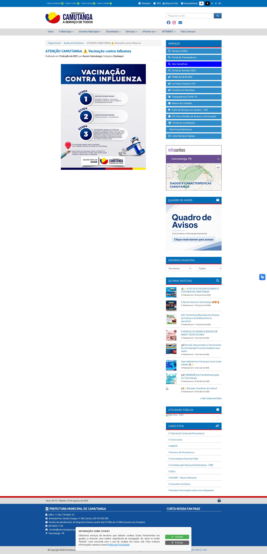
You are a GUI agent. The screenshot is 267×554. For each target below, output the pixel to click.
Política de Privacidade (118, 545)
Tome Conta (176, 440)
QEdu (172, 471)
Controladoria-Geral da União (184, 459)
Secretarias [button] (112, 31)
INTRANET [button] (167, 31)
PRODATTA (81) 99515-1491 (193, 550)
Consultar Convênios (180, 484)
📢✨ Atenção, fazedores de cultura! (199, 388)
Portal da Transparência (183, 57)
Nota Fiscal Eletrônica (180, 129)
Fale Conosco (188, 31)
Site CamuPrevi (179, 64)
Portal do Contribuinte (183, 122)
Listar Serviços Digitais (183, 136)
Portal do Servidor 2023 (183, 70)
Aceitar (179, 536)
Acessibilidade (190, 3)
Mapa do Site (171, 3)
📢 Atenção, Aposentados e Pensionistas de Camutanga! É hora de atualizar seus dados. (201, 348)
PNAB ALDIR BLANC (182, 77)
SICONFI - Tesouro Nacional (183, 478)
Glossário (146, 3)
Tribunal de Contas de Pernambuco (187, 433)
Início (51, 31)
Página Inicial (54, 43)
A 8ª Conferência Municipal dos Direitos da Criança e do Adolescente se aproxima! (200, 318)
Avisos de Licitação (181, 103)
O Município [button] (65, 31)
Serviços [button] (130, 31)
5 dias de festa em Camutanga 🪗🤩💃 (200, 302)
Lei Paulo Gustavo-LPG (183, 83)
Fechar (179, 542)
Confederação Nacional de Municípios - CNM (191, 465)
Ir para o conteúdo (55, 3)
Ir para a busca (88, 3)
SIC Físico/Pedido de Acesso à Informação (193, 116)
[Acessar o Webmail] (216, 501)
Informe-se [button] (148, 31)
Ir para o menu (72, 3)
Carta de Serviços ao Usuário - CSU (189, 110)
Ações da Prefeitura (74, 43)
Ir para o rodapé (104, 3)
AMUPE (174, 446)
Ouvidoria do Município (183, 90)
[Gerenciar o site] (219, 501)
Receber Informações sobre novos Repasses (192, 490)
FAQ (158, 3)
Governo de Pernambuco (182, 452)
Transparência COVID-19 (184, 96)
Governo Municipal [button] (89, 31)
